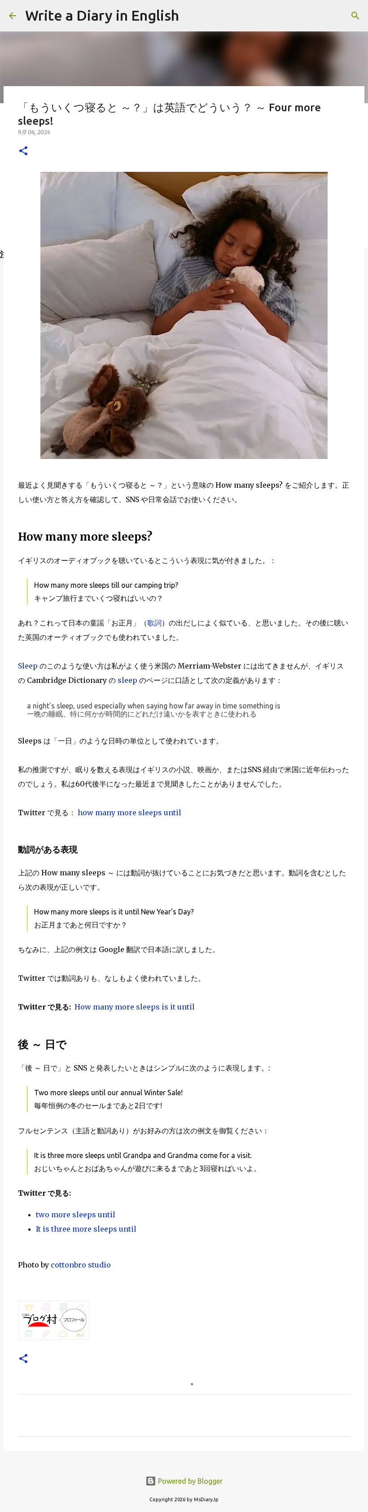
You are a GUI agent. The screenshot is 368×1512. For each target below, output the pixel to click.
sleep (127, 680)
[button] (23, 151)
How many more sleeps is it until (134, 1006)
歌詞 (154, 622)
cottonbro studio (81, 1264)
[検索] (191, 15)
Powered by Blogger (189, 1481)
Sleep (28, 665)
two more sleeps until (75, 1214)
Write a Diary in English (102, 15)
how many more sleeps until (129, 812)
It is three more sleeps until (86, 1228)
